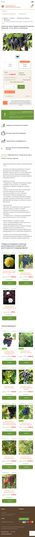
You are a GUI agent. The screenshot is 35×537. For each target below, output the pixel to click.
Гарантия (15, 158)
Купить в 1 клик (10, 92)
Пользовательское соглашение (9, 528)
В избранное (9, 96)
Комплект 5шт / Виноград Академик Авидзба (26, 388)
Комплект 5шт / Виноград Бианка (9, 457)
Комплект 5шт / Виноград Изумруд (26, 457)
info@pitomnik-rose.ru (7, 522)
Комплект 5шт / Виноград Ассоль (9, 491)
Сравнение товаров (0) (9, 14)
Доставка (29, 155)
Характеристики (13, 155)
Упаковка (9, 158)
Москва (3, 1)
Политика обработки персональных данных (12, 526)
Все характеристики (17, 82)
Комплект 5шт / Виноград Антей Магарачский (9, 352)
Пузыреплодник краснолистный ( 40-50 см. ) (9, 308)
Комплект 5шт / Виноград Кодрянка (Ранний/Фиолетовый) (9, 423)
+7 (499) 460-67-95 (24, 512)
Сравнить (28, 96)
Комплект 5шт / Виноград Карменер (26, 273)
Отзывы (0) (22, 155)
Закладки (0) (22, 14)
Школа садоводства (6, 533)
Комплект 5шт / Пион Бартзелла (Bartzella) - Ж (9, 273)
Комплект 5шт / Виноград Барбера (26, 424)
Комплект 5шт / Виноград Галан (9, 387)
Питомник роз (5, 531)
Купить (21, 86)
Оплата (3, 158)
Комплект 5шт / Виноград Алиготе (26, 351)
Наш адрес (4, 512)
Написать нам (24, 519)
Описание (4, 155)
